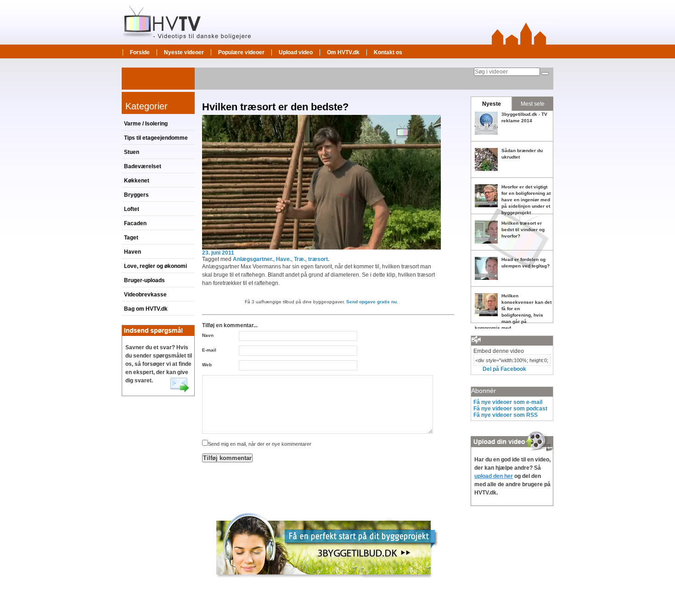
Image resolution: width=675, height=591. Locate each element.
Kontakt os (388, 52)
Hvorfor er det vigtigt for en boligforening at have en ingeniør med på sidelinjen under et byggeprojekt (526, 199)
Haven (132, 252)
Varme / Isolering (146, 123)
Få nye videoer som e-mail (507, 402)
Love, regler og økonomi (155, 266)
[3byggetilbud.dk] (327, 582)
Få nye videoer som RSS (505, 415)
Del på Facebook (504, 369)
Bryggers (136, 195)
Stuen (131, 152)
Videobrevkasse (145, 294)
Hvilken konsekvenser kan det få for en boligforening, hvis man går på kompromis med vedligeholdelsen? (513, 315)
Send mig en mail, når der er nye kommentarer (259, 444)
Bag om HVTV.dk (146, 309)
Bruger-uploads (144, 280)
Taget (131, 237)
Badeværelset (142, 166)
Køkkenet (136, 180)
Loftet (131, 209)
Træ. (299, 259)
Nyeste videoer (184, 52)
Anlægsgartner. (253, 259)
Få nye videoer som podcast (510, 408)
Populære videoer (241, 52)
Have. (283, 259)
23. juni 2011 (218, 253)
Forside (140, 52)
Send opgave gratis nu (371, 301)
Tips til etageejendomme (156, 138)
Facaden (135, 223)
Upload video (296, 52)
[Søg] (545, 73)
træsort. (318, 259)
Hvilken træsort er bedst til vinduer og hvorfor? (523, 230)
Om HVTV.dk (343, 52)
